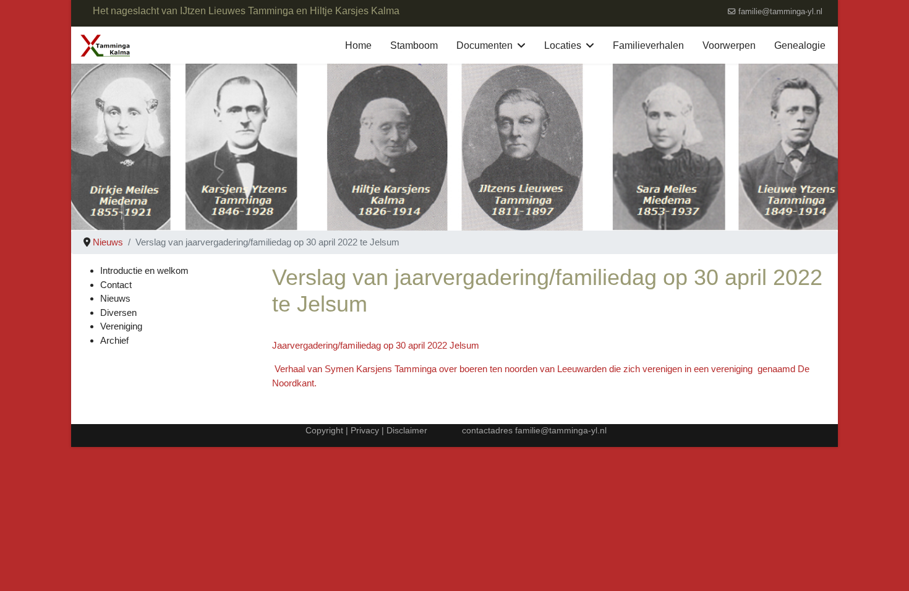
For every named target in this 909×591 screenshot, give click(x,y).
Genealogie (800, 45)
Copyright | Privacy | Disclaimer (365, 430)
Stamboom (414, 45)
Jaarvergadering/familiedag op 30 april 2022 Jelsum (375, 345)
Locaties (562, 45)
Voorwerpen (729, 45)
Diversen (118, 312)
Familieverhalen (648, 45)
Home (358, 45)
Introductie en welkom (144, 270)
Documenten (484, 45)
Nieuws (115, 298)
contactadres (488, 430)
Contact (116, 284)
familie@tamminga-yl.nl (780, 11)
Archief (114, 340)
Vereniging (121, 326)
